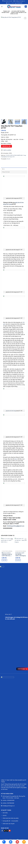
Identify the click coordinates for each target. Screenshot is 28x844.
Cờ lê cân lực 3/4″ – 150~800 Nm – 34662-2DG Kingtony (20, 554)
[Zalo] (4, 841)
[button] (2, 6)
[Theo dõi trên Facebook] (2, 830)
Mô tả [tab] (3, 169)
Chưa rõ (8, 158)
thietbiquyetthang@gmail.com (15, 526)
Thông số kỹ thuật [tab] (6, 171)
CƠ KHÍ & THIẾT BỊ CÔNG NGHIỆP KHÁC (14, 155)
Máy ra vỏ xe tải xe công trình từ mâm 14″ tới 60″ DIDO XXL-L (7, 554)
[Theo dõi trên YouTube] (9, 830)
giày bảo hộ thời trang (11, 410)
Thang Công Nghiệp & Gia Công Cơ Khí (18, 13)
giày (16, 459)
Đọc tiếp (4, 560)
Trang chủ (6, 11)
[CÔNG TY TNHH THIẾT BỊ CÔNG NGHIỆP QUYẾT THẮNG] (14, 6)
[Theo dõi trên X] (7, 830)
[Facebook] (10, 841)
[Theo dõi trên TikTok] (5, 830)
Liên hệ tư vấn (6, 146)
